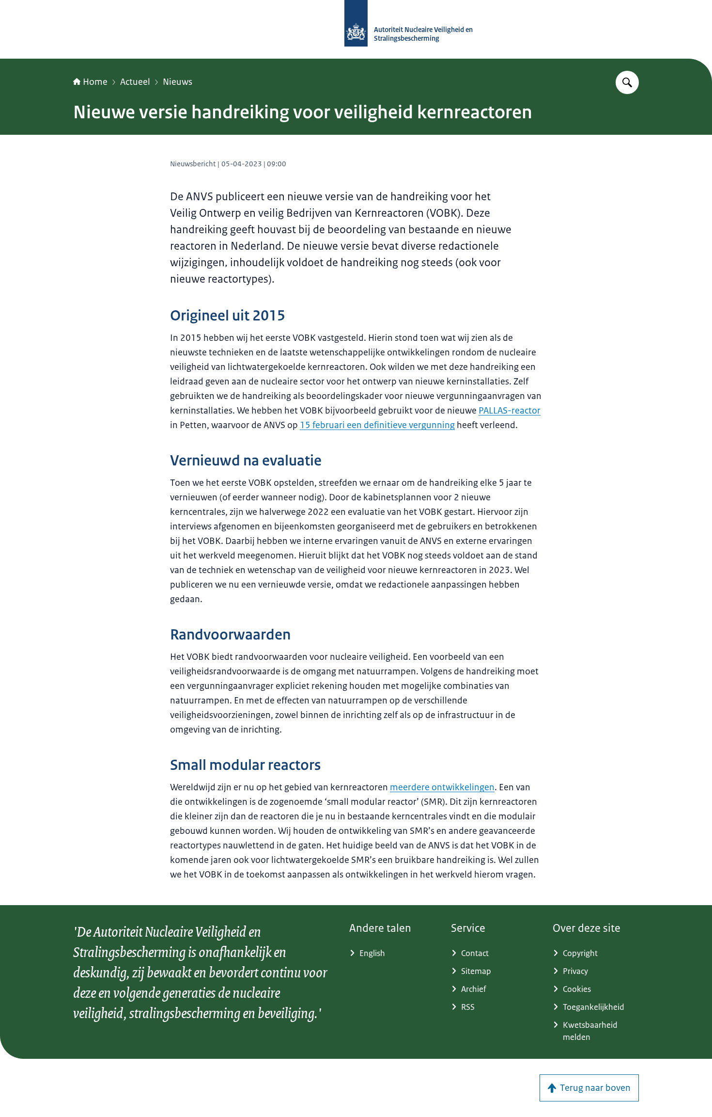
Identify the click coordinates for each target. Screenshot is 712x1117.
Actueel (135, 82)
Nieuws (177, 82)
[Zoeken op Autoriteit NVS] (627, 82)
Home (95, 82)
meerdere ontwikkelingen (442, 787)
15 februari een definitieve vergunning (377, 425)
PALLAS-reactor (510, 410)
